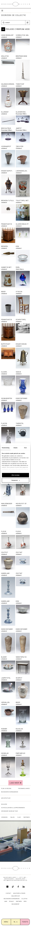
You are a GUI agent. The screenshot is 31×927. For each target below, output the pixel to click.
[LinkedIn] (23, 886)
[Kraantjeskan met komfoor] (23, 487)
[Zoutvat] (23, 560)
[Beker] (8, 305)
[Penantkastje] (8, 235)
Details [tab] (15, 447)
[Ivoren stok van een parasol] (23, 42)
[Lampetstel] (8, 687)
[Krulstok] (8, 62)
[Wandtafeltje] (23, 668)
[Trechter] (23, 158)
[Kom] (23, 257)
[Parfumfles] (23, 767)
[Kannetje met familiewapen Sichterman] (8, 279)
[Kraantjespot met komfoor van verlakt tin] (8, 184)
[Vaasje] (23, 385)
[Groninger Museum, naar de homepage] (15, 4)
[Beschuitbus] (8, 136)
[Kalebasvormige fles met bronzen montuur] (8, 98)
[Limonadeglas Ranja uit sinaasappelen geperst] (23, 185)
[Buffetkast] (8, 353)
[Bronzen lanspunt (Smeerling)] (8, 253)
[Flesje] (8, 542)
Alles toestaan (15, 475)
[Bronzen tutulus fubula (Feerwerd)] (8, 208)
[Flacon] (8, 437)
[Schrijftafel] (23, 328)
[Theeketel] (23, 432)
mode (27, 29)
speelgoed (9, 29)
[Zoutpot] (8, 563)
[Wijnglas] (8, 767)
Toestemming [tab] (5, 447)
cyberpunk (19, 29)
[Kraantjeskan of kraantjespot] (8, 489)
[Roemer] (8, 741)
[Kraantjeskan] (23, 358)
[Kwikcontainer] (23, 411)
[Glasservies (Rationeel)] (23, 119)
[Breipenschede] (23, 70)
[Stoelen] (23, 305)
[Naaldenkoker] (8, 511)
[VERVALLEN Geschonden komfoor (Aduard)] (8, 711)
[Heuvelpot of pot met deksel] (23, 517)
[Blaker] (8, 666)
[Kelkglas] (23, 741)
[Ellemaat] (8, 120)
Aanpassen (14, 480)
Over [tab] (25, 447)
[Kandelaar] (8, 587)
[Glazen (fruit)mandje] (8, 380)
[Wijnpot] (23, 690)
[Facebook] (18, 886)
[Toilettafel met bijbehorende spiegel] (23, 212)
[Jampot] (23, 137)
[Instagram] (7, 886)
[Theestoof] (23, 97)
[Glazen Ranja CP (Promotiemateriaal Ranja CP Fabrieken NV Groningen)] (23, 233)
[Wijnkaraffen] (8, 407)
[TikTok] (13, 886)
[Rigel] (23, 279)
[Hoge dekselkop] (8, 46)
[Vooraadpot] (8, 158)
